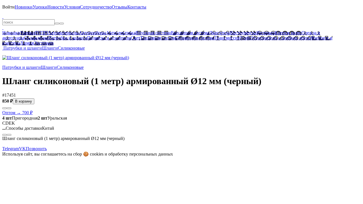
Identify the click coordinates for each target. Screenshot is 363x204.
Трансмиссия (227, 37)
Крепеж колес (288, 32)
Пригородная (20, 118)
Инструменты (242, 32)
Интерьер (265, 32)
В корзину (23, 101)
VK (22, 148)
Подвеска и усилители (109, 37)
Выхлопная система (190, 32)
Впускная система (153, 32)
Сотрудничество (96, 7)
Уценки (40, 7)
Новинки (24, 7)
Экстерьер (44, 43)
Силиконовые (71, 48)
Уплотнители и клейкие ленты (281, 37)
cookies (97, 154)
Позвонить (36, 148)
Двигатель (219, 32)
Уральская (52, 118)
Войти (8, 7)
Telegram (10, 148)
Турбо (245, 37)
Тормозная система (196, 37)
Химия (27, 43)
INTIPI (41, 32)
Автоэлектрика (121, 32)
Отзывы (119, 7)
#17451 (9, 95)
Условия (72, 7)
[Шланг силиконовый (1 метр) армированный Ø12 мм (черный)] (65, 57)
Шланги (50, 48)
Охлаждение (36, 37)
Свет (135, 37)
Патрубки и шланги (67, 37)
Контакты (136, 7)
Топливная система (159, 37)
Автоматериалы (63, 32)
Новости (55, 7)
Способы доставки (22, 128)
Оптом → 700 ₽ (17, 112)
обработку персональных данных (140, 154)
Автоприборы (92, 32)
